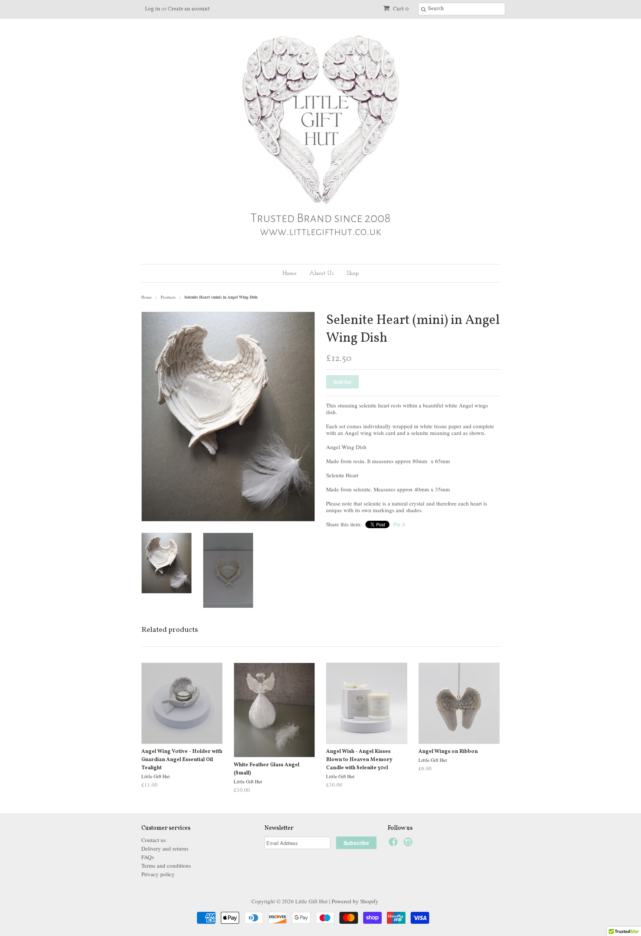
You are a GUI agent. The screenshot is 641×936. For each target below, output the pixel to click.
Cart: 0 (400, 9)
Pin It (399, 524)
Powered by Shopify (355, 901)
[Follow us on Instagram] (409, 844)
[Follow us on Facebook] (394, 844)
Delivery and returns (164, 848)
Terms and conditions (166, 865)
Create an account (189, 9)
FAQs (147, 857)
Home (289, 273)
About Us (321, 273)
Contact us (153, 840)
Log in (152, 9)
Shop (352, 273)
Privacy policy (158, 874)
